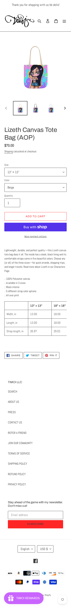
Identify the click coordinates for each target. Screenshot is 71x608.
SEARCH (12, 391)
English (25, 549)
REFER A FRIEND (17, 433)
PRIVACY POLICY (17, 484)
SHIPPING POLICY (17, 463)
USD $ (44, 549)
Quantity (8, 195)
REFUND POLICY (17, 474)
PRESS (12, 412)
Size (6, 164)
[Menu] (64, 21)
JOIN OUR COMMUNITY (20, 443)
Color (6, 180)
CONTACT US (15, 422)
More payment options (35, 236)
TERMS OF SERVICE (19, 453)
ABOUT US (13, 402)
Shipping (8, 151)
